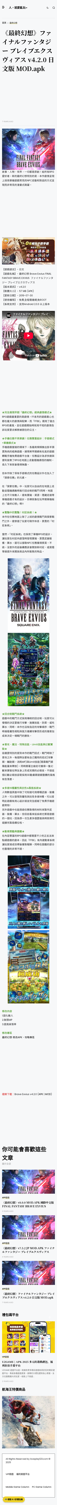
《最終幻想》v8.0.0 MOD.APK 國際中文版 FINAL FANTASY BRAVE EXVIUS (28, 1204)
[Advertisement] (28, 98)
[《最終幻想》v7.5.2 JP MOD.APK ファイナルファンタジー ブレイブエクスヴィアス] (28, 1227)
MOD (48, 1094)
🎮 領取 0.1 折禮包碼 (14, 1499)
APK (41, 1094)
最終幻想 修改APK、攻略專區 (18, 1037)
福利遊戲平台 (23, 1474)
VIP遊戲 (5, 1357)
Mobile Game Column (17, 1487)
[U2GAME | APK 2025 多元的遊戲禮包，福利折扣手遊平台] (28, 1337)
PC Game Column (41, 1487)
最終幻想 (13, 23)
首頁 (4, 22)
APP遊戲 (5, 1197)
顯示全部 (6, 1163)
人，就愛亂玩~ (18, 8)
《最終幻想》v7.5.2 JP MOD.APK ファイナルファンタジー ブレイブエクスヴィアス (28, 1250)
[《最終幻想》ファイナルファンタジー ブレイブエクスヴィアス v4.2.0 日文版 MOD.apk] (28, 149)
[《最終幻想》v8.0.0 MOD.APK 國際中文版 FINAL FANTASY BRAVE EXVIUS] (28, 1182)
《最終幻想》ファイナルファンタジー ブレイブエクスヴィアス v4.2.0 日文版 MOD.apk (28, 1295)
